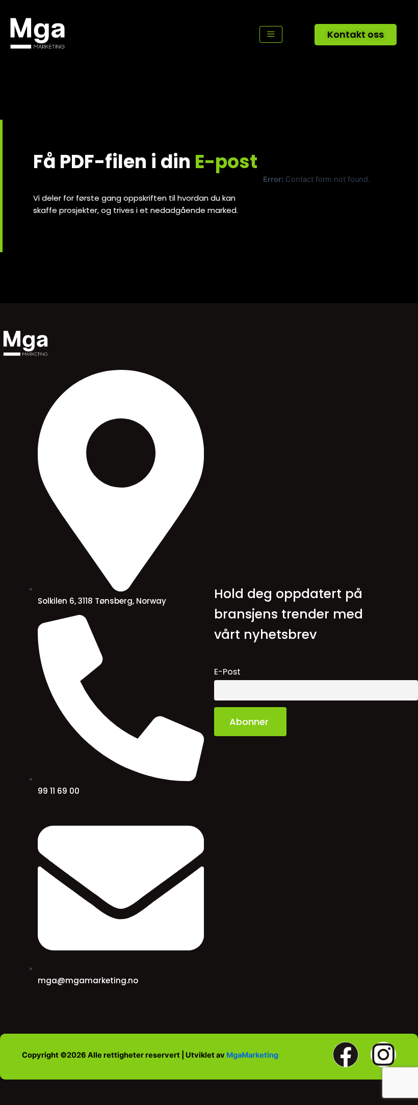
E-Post (227, 672)
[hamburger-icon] (270, 34)
